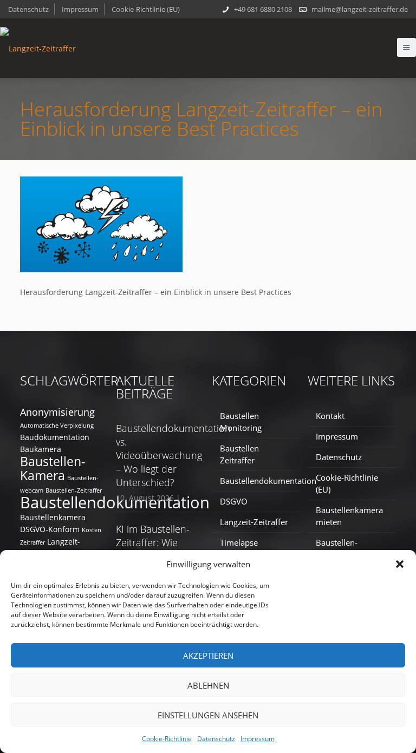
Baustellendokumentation (115, 502)
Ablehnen (208, 685)
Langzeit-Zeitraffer (254, 521)
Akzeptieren (208, 655)
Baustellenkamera (53, 517)
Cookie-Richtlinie (167, 738)
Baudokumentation (54, 437)
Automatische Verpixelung (57, 425)
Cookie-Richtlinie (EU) (146, 9)
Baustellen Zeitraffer (239, 454)
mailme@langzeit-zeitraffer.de (359, 9)
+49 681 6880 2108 (263, 9)
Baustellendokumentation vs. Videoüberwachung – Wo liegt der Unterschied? (173, 455)
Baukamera (40, 449)
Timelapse (239, 542)
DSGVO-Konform (50, 529)
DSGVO (234, 501)
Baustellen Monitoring (241, 421)
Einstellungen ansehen (208, 715)
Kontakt (330, 415)
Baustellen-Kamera (52, 468)
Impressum (257, 738)
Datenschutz (216, 738)
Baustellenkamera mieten (349, 516)
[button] (399, 564)
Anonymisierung (57, 411)
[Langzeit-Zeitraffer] (38, 48)
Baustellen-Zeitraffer (74, 490)
